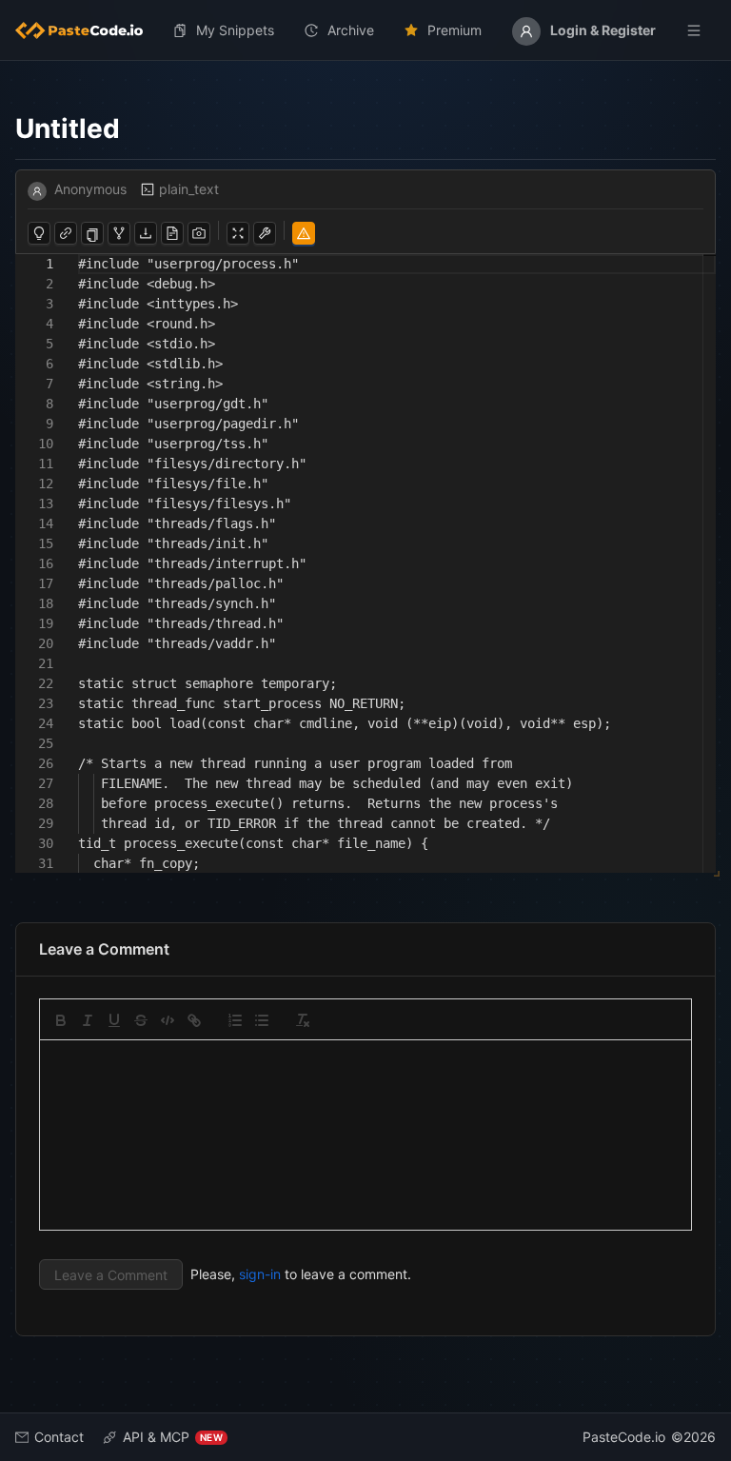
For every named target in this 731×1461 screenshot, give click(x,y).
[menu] (365, 30)
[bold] (61, 1020)
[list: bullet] (261, 1020)
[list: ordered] (235, 1020)
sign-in (260, 1274)
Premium (454, 30)
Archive (350, 30)
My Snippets (235, 30)
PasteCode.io (624, 1437)
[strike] (141, 1020)
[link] (194, 1020)
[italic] (87, 1020)
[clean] (302, 1020)
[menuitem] (86, 30)
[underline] (114, 1020)
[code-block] (167, 1020)
